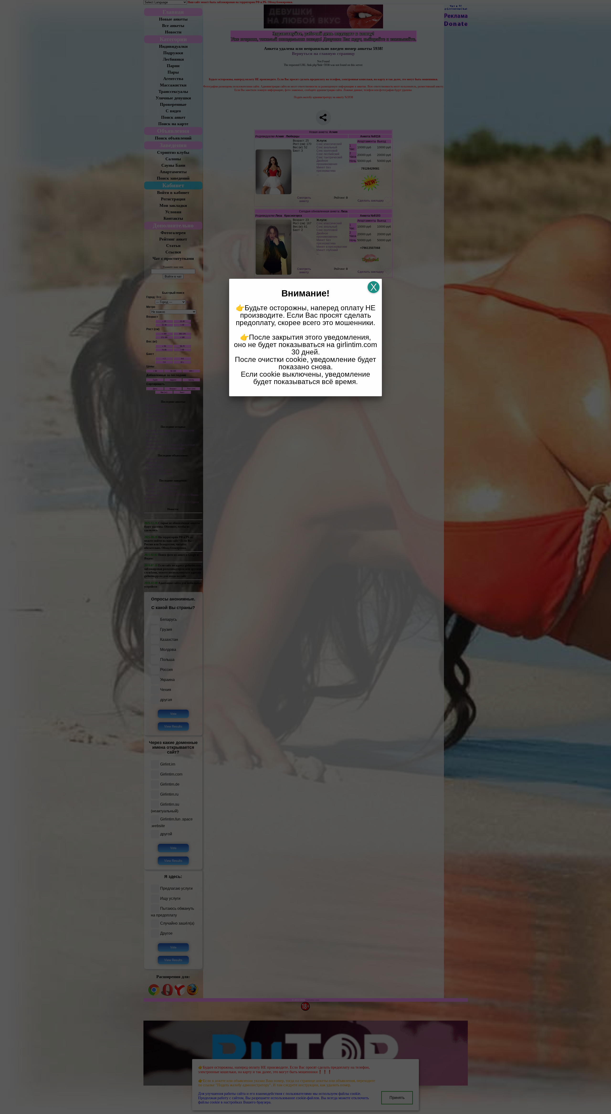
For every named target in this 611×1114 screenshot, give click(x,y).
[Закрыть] (373, 287)
